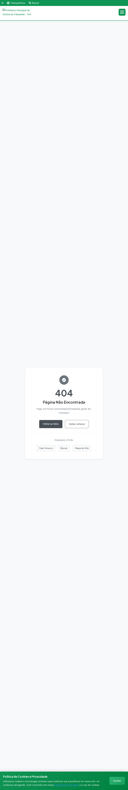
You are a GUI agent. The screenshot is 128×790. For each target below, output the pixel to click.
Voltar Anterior (77, 424)
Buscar (35, 3)
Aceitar (117, 780)
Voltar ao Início (51, 424)
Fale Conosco (46, 448)
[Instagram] (2, 3)
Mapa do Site (82, 448)
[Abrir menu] (122, 12)
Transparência (17, 3)
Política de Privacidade (66, 785)
